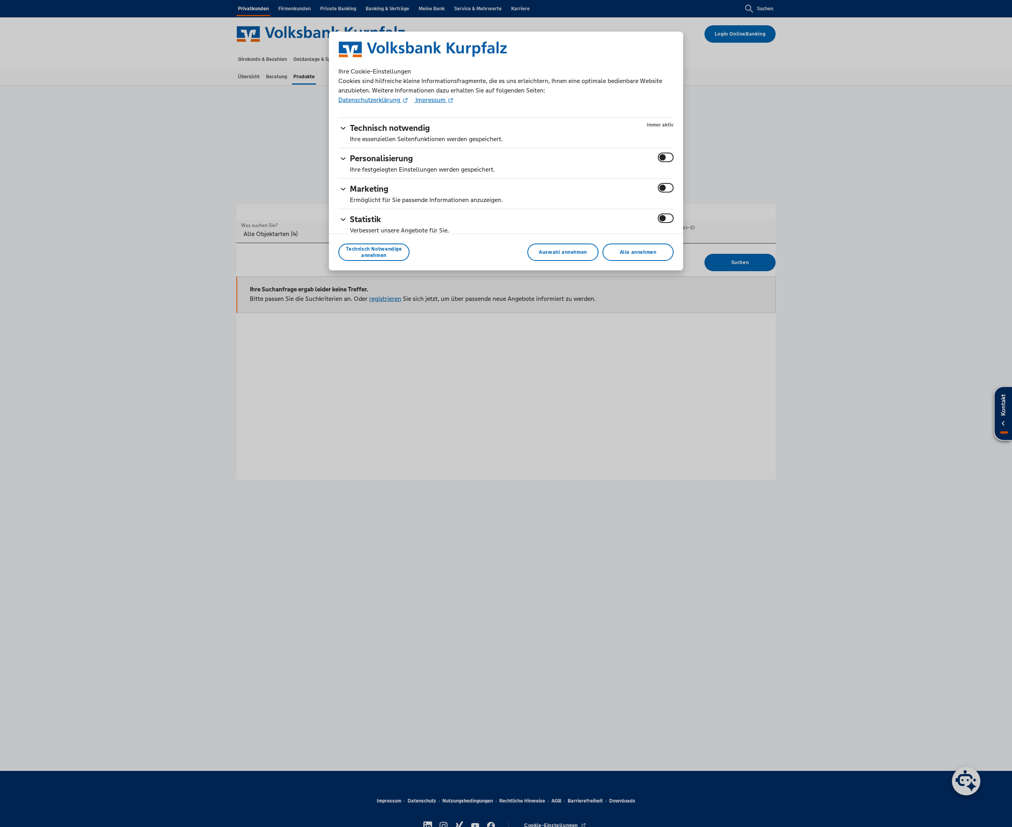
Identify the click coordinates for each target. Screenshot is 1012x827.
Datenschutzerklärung (370, 100)
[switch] (666, 157)
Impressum (430, 100)
